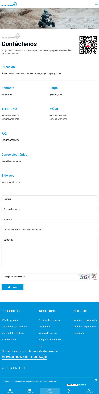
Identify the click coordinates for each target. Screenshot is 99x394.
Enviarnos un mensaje (24, 356)
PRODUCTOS (11, 311)
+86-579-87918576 (10, 115)
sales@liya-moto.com (11, 161)
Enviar (12, 287)
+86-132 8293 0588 (58, 119)
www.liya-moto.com (11, 182)
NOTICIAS (80, 311)
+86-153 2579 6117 (58, 115)
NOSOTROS (47, 311)
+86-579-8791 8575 (10, 119)
